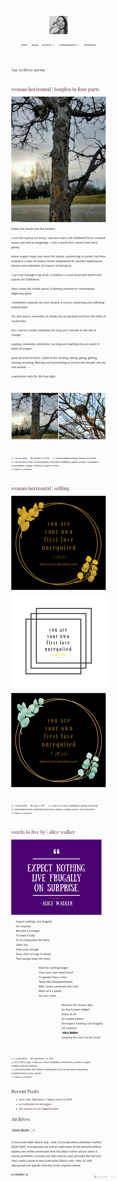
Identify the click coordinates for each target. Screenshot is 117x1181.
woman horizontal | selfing (40, 488)
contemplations (68, 45)
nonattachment (18, 1073)
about (35, 45)
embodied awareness (44, 809)
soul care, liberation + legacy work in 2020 (45, 1099)
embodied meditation (60, 462)
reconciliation (17, 465)
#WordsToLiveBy (22, 1069)
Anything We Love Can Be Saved (81, 1037)
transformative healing (66, 458)
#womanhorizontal (23, 462)
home (24, 45)
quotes (38, 1073)
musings (67, 809)
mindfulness (67, 1062)
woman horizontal (87, 458)
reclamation (92, 462)
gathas (75, 462)
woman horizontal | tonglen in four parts (55, 89)
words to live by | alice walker (43, 831)
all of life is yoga (22, 1062)
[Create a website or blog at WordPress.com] (27, 1174)
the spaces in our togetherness (39, 1108)
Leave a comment (23, 469)
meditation (74, 806)
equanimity (82, 1069)
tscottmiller (18, 1174)
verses (55, 465)
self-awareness (87, 809)
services (46, 45)
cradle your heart (59, 806)
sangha (86, 1062)
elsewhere (90, 45)
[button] (34, 416)
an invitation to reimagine (35, 1104)
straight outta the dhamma (24, 1066)
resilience (38, 465)
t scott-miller (20, 458)
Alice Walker (38, 1069)
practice (78, 1062)
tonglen (47, 465)
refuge (28, 465)
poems (82, 462)
